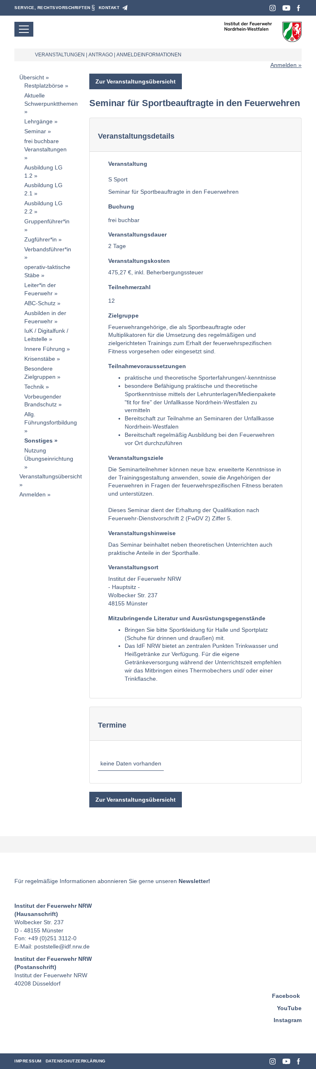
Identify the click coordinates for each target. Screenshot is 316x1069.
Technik (34, 386)
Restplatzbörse (43, 85)
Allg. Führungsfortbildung (50, 418)
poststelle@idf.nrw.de (62, 946)
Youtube (286, 8)
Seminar (35, 131)
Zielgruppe (123, 315)
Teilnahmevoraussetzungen (147, 366)
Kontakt (109, 7)
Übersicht (31, 77)
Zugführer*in (40, 239)
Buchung (121, 206)
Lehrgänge (38, 121)
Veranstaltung (127, 163)
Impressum (28, 1061)
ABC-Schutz (40, 303)
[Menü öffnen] (23, 29)
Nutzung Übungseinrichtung (48, 454)
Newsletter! (194, 881)
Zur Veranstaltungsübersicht (135, 81)
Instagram (273, 8)
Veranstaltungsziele (135, 457)
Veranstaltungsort (133, 567)
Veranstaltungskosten (139, 260)
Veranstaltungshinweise (142, 533)
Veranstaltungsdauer (137, 234)
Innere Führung (44, 349)
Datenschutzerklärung (76, 1061)
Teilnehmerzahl (129, 287)
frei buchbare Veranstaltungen (45, 145)
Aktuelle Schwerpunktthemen (51, 99)
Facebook (298, 8)
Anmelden (283, 65)
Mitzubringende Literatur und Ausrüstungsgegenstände (186, 618)
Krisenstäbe (39, 358)
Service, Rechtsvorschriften (52, 7)
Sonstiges (38, 440)
